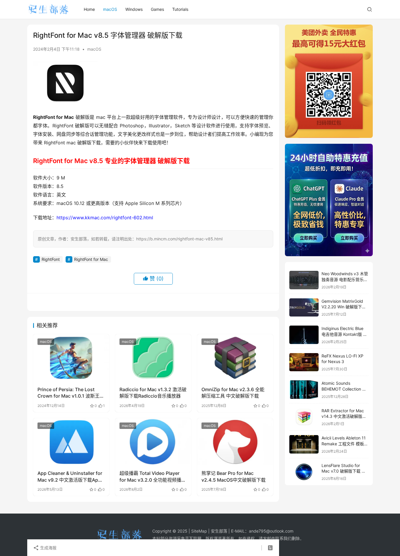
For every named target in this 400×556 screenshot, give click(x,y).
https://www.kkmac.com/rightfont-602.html (105, 217)
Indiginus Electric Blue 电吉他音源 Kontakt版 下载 (344, 334)
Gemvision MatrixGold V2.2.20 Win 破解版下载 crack (344, 307)
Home (89, 9)
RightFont (51, 259)
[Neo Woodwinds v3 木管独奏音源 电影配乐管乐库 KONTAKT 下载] (304, 280)
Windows (134, 9)
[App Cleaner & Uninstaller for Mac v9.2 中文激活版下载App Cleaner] (71, 442)
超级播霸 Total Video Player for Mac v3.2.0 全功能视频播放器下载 (152, 476)
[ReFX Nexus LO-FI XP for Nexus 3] (304, 362)
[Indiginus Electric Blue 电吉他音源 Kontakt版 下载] (304, 335)
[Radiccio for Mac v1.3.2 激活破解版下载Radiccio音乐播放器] (153, 357)
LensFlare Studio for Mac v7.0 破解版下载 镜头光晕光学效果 (344, 471)
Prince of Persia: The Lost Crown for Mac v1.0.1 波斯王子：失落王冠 (68, 392)
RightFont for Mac (91, 259)
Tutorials (180, 9)
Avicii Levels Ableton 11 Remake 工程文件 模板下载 (345, 443)
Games (157, 9)
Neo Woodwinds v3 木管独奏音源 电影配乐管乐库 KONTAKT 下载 (345, 279)
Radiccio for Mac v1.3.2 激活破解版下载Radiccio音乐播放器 (153, 392)
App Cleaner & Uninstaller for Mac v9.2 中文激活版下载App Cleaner (69, 476)
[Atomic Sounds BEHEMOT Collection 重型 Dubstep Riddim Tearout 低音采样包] (304, 389)
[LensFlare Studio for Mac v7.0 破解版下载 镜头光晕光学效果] (304, 472)
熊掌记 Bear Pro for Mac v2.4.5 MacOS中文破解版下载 (233, 476)
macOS (110, 9)
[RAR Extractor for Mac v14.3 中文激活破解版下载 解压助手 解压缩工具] (304, 417)
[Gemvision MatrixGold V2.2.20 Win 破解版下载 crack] (304, 307)
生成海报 (48, 547)
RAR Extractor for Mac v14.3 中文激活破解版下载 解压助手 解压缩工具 (344, 416)
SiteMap (199, 530)
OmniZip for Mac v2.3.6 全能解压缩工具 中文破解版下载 (232, 392)
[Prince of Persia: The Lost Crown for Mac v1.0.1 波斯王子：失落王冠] (71, 357)
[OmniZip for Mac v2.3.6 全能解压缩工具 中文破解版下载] (235, 357)
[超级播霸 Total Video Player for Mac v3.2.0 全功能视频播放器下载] (153, 442)
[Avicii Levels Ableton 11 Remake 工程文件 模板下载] (304, 444)
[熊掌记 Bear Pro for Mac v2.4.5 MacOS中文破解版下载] (235, 442)
